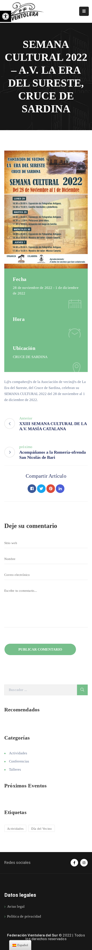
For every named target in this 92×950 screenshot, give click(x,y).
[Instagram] (84, 862)
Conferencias (19, 761)
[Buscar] (82, 690)
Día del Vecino (41, 828)
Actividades (18, 753)
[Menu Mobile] (84, 11)
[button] (5, 16)
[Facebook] (32, 488)
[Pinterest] (50, 488)
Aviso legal (16, 906)
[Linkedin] (60, 488)
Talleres (15, 769)
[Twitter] (41, 488)
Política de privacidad (24, 916)
